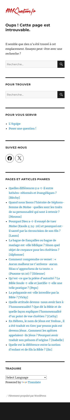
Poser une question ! (22, 128)
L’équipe (15, 123)
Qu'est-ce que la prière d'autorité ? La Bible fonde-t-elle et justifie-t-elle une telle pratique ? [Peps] (35, 283)
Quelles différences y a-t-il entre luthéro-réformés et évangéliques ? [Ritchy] (33, 192)
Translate (34, 382)
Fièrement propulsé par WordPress (27, 395)
